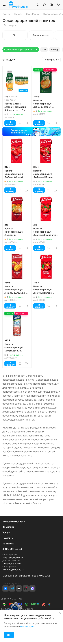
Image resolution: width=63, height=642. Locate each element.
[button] (28, 134)
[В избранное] (20, 123)
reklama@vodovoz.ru (13, 569)
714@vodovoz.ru (11, 563)
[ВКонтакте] (5, 588)
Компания (8, 526)
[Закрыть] (60, 613)
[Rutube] (26, 588)
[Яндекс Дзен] (19, 588)
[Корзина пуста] (58, 4)
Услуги (6, 532)
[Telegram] (12, 588)
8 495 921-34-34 (12, 549)
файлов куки (26, 626)
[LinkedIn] (32, 588)
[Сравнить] (27, 123)
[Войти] (51, 4)
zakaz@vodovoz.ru (12, 557)
